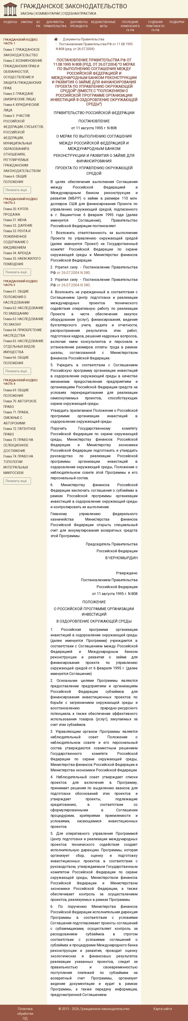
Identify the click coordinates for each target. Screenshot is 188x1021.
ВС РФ (38, 24)
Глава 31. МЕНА (15, 220)
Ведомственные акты (103, 24)
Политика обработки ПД (25, 1013)
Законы (27, 22)
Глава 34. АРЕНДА (17, 253)
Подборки (176, 22)
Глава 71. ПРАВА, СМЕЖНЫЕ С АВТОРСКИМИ (16, 417)
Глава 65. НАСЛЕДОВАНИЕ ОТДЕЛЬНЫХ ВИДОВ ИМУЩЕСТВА (23, 346)
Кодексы (10, 22)
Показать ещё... (17, 190)
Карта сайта (163, 1009)
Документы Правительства (55, 24)
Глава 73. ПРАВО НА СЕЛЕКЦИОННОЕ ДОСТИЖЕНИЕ (18, 445)
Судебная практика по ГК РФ (155, 26)
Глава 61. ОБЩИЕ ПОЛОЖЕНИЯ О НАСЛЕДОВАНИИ (16, 297)
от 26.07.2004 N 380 (73, 273)
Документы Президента (79, 24)
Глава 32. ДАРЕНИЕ (18, 225)
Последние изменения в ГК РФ (130, 26)
